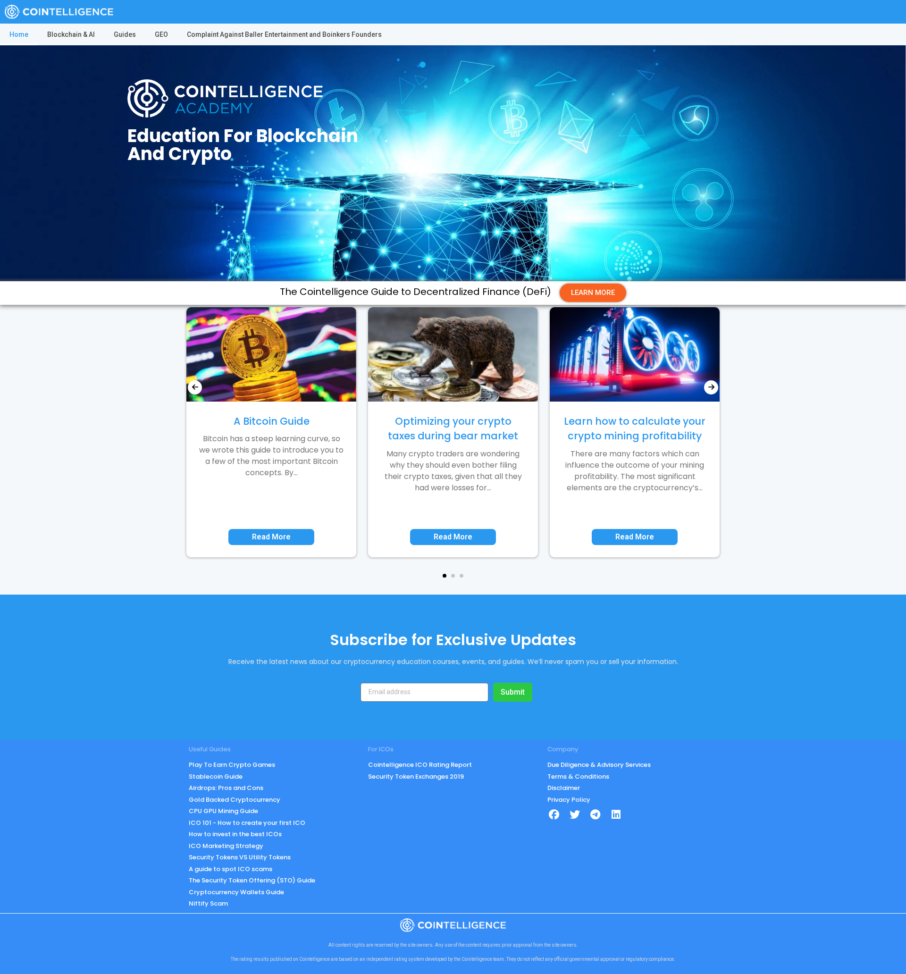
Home (18, 34)
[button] (444, 576)
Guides (125, 34)
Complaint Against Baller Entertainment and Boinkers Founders (284, 34)
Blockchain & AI (71, 34)
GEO (161, 34)
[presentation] (195, 387)
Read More (271, 536)
